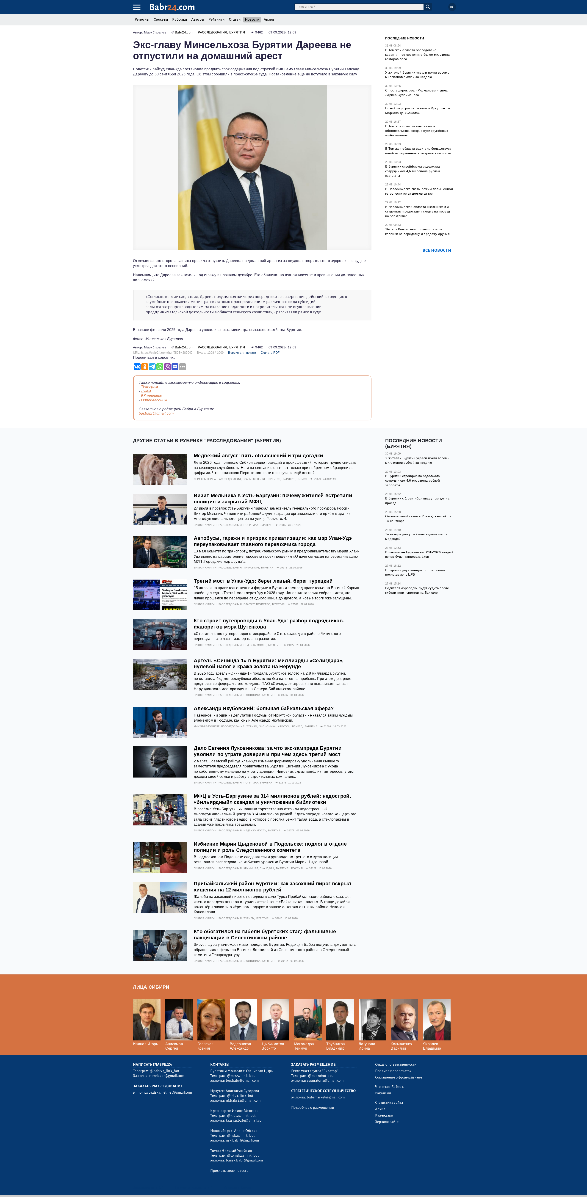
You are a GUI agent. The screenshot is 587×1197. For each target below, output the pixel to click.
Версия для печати (242, 352)
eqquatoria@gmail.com (325, 1080)
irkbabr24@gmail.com (243, 1100)
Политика (251, 525)
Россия (297, 868)
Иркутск (274, 479)
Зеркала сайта (387, 1122)
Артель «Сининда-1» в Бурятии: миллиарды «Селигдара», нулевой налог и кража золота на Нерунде (269, 664)
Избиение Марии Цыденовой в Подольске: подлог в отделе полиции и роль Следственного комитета (270, 847)
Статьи (235, 19)
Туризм (251, 726)
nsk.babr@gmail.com (242, 1140)
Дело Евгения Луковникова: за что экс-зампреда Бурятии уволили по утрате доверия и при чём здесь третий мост (268, 751)
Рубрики (179, 19)
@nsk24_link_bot (241, 1135)
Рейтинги (216, 19)
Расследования (212, 32)
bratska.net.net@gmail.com (170, 1092)
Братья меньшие (254, 479)
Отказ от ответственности (396, 1064)
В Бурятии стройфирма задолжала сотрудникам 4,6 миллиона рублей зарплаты (412, 171)
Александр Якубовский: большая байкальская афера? (264, 708)
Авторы (197, 19)
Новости (252, 19)
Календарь (384, 1115)
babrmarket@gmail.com (326, 1097)
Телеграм (149, 387)
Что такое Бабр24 (389, 1087)
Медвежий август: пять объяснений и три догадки (258, 455)
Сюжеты (161, 19)
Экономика (252, 695)
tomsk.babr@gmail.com (244, 1160)
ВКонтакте (151, 396)
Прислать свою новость (229, 1170)
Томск (302, 479)
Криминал (251, 868)
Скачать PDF (270, 352)
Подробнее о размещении (312, 1107)
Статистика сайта (389, 1102)
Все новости (437, 250)
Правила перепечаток (393, 1071)
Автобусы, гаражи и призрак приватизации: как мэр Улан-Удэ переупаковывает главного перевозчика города (273, 541)
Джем (146, 391)
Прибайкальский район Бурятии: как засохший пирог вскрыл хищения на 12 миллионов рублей (272, 887)
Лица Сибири (151, 987)
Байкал (297, 726)
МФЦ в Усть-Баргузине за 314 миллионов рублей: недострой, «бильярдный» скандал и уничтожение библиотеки (272, 799)
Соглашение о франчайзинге (398, 1077)
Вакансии (383, 1093)
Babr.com (172, 7)
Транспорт (251, 567)
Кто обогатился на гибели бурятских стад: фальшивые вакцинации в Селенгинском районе (265, 934)
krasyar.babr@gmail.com (245, 1120)
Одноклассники (155, 400)
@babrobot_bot (320, 1076)
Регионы (142, 19)
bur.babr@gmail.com (156, 413)
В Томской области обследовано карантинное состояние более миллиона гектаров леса (417, 54)
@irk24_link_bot (240, 1096)
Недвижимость (255, 645)
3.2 (161, 1187)
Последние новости (404, 38)
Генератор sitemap (237, 1187)
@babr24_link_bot (164, 1071)
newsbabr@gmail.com (166, 1076)
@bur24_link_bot (241, 1076)
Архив (269, 19)
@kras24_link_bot (241, 1115)
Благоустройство (257, 604)
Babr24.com (184, 32)
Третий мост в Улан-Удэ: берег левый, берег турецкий (263, 581)
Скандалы (267, 868)
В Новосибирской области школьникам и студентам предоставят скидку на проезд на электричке (417, 211)
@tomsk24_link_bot (242, 1155)
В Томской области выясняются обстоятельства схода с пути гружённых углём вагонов (416, 130)
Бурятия (237, 32)
